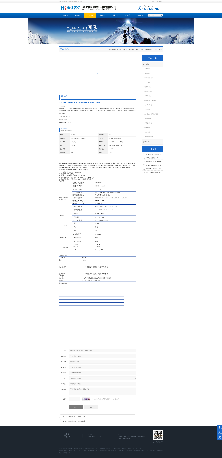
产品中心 (90, 15)
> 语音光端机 (147, 69)
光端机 (129, 49)
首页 (118, 49)
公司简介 (77, 15)
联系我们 (159, 1)
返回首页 (152, 1)
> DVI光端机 (146, 109)
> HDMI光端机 (147, 118)
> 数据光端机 (147, 127)
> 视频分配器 (147, 132)
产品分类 (152, 58)
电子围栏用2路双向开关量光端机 (76, 421)
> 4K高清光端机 (147, 91)
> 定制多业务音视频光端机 (150, 114)
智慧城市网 (131, 448)
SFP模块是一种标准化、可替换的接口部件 (154, 169)
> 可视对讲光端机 (148, 78)
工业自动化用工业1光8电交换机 (76, 416)
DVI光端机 (135, 49)
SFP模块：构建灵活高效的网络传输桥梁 (154, 165)
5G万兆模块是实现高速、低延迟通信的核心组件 (154, 172)
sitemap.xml (117, 448)
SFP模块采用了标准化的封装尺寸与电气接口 (154, 154)
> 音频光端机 (147, 96)
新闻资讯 (102, 15)
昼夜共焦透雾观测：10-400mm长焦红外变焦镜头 (154, 158)
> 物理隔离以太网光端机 (150, 100)
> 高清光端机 (147, 87)
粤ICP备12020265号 (106, 448)
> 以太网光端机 (147, 105)
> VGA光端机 (147, 73)
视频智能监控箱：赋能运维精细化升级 (154, 161)
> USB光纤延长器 (148, 136)
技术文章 (115, 15)
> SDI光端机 (146, 82)
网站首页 (65, 15)
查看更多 (148, 141)
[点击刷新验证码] (86, 399)
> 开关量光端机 (147, 123)
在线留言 (127, 15)
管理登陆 (138, 448)
